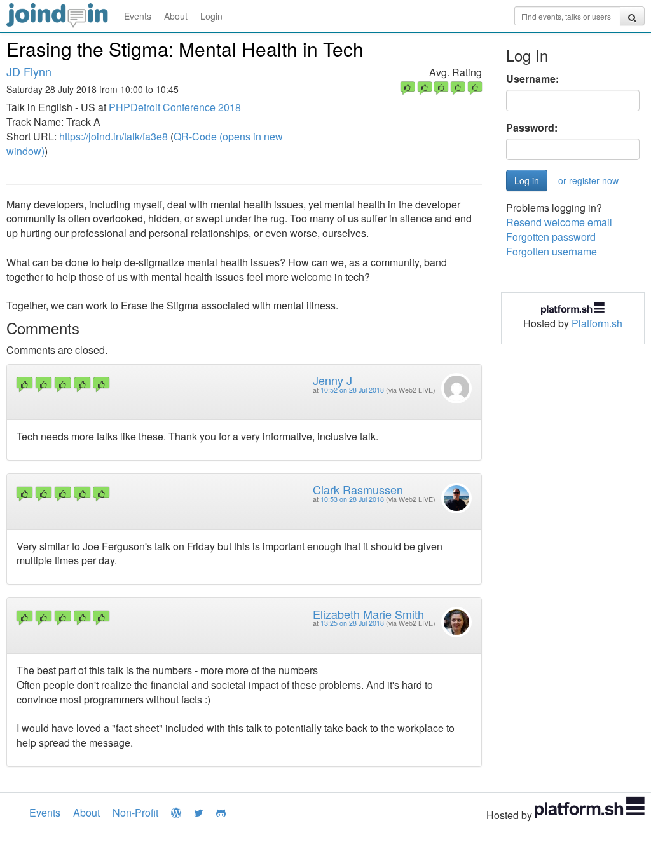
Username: (532, 79)
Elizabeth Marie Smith (368, 614)
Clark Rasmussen (358, 489)
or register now (588, 180)
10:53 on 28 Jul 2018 (352, 499)
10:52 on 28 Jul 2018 (352, 390)
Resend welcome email (559, 222)
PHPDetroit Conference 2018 (175, 107)
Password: (532, 128)
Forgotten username (551, 251)
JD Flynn (28, 71)
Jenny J (332, 380)
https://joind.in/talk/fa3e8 (113, 136)
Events (137, 16)
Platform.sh (597, 323)
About (176, 16)
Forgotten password (551, 236)
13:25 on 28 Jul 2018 (352, 623)
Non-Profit (135, 812)
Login (211, 16)
